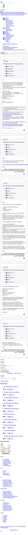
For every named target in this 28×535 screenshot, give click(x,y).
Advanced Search (4, 381)
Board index (6, 46)
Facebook (5, 515)
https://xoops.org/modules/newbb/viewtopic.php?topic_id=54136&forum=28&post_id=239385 (12, 125)
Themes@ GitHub (7, 482)
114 (11, 151)
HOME (6, 18)
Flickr (4, 518)
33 (10, 73)
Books (4, 470)
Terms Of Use (9, 24)
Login (7, 40)
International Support (7, 486)
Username (3, 364)
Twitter (4, 521)
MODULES (7, 34)
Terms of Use (3, 526)
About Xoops (6, 459)
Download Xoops (7, 479)
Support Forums (6, 484)
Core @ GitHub (6, 491)
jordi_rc (8, 147)
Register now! (10, 373)
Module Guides (6, 474)
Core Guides (6, 473)
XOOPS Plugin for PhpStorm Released (11, 408)
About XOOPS (9, 20)
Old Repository (9, 36)
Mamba (12, 394)
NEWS (6, 31)
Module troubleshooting (8, 48)
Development (18, 13)
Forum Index (5, 12)
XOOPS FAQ (7, 38)
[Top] (24, 130)
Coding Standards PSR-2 (8, 497)
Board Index (8, 29)
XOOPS (6, 19)
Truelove (9, 275)
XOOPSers (5, 464)
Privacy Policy (10, 526)
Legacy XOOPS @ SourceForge (10, 496)
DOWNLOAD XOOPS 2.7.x (11, 44)
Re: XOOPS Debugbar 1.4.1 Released (11, 386)
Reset (8, 371)
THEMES (6, 33)
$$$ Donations (6, 502)
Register (8, 41)
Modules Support (4, 13)
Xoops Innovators (7, 463)
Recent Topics (9, 30)
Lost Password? (17, 373)
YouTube (5, 519)
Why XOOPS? (9, 22)
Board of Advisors (7, 461)
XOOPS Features (10, 23)
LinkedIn (5, 516)
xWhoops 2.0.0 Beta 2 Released (10, 425)
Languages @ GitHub (8, 483)
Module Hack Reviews (9, 14)
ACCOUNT (7, 39)
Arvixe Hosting (22, 526)
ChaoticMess (10, 68)
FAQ (4, 472)
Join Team (5, 504)
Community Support (19, 12)
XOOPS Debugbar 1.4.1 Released (10, 419)
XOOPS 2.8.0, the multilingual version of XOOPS (13, 436)
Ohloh (4, 520)
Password (3, 367)
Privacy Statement (10, 25)
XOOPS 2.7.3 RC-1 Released (9, 414)
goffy (12, 389)
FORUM (7, 28)
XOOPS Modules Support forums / (11, 47)
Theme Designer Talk (19, 14)
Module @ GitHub (10, 35)
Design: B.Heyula (14, 529)
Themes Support (11, 13)
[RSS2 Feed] (4, 527)
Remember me (5, 370)
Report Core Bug (7, 510)
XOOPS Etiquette (7, 465)
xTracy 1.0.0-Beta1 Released (9, 430)
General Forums (11, 12)
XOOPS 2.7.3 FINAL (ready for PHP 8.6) (12, 392)
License (7, 26)
